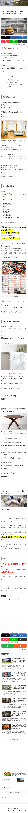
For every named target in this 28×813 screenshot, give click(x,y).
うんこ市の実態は (12, 82)
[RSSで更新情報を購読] (20, 646)
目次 (12, 76)
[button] (22, 41)
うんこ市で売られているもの (15, 84)
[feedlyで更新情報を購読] (7, 646)
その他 (4, 596)
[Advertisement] (14, 615)
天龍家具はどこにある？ (14, 80)
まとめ (9, 86)
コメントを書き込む (14, 792)
